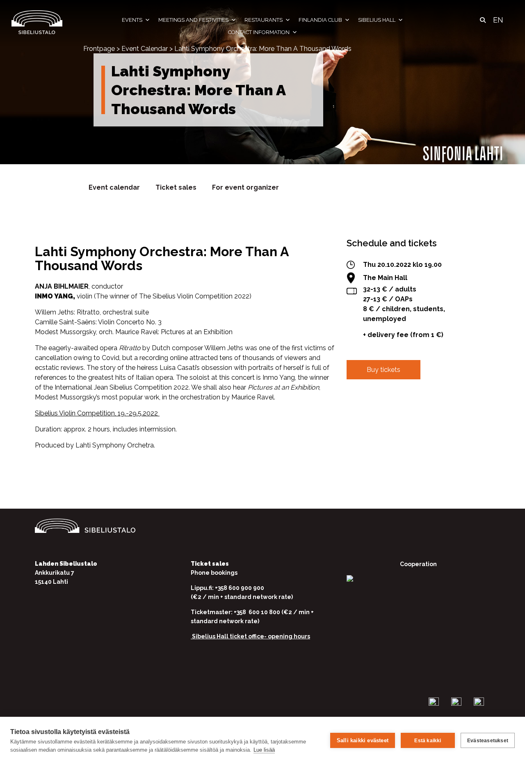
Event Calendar (144, 49)
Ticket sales (175, 187)
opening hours (289, 636)
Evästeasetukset (487, 740)
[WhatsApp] (404, 410)
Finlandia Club (320, 20)
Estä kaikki (427, 740)
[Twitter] (378, 410)
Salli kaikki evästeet (362, 740)
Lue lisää (264, 750)
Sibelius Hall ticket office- (229, 636)
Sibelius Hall (376, 20)
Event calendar (114, 187)
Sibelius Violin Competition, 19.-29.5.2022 (97, 413)
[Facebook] (353, 410)
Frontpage (99, 49)
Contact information (259, 32)
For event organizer (245, 187)
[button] (483, 20)
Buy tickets (383, 370)
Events (132, 20)
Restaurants (263, 20)
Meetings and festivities (193, 20)
